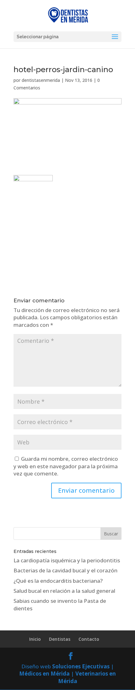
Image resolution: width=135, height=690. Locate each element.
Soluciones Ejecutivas (81, 666)
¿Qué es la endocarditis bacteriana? (58, 580)
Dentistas (59, 639)
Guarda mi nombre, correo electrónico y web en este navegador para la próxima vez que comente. (66, 466)
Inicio (35, 639)
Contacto (88, 639)
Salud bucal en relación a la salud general (64, 590)
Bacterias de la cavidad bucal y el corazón (65, 570)
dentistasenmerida (41, 80)
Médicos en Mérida (44, 673)
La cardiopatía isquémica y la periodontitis (67, 560)
